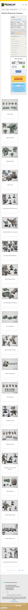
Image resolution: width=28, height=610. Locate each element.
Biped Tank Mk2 (10, 137)
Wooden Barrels (10, 491)
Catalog (7, 9)
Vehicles (13, 54)
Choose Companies (18, 78)
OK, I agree (3, 608)
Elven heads (10, 114)
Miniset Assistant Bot (10, 589)
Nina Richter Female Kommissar (10, 562)
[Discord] (7, 592)
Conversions (13, 43)
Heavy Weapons (14, 45)
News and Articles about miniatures (13, 586)
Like (19, 85)
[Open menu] (26, 4)
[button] (23, 4)
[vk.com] (2, 592)
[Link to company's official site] (13, 67)
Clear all (12, 33)
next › (19, 570)
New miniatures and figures (11, 585)
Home (3, 9)
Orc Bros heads (10, 397)
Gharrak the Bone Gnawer (10, 350)
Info (23, 66)
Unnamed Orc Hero (10, 420)
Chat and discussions (10, 588)
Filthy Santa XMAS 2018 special (10, 208)
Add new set (18, 71)
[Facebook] (5, 592)
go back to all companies (16, 19)
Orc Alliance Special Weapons (10, 255)
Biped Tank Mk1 (10, 161)
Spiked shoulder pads (10, 373)
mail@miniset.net (14, 601)
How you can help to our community (14, 595)
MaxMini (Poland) (13, 9)
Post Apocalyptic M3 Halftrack (10, 302)
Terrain (12, 50)
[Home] (8, 4)
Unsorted (13, 52)
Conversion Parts (14, 41)
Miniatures (13, 47)
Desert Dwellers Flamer (10, 279)
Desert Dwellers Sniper (10, 515)
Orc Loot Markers (10, 326)
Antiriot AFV (10, 184)
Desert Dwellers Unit (10, 538)
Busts (12, 39)
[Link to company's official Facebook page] (15, 67)
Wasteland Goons (10, 444)
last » (23, 570)
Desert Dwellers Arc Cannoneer (10, 232)
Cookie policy (18, 605)
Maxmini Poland (18, 33)
